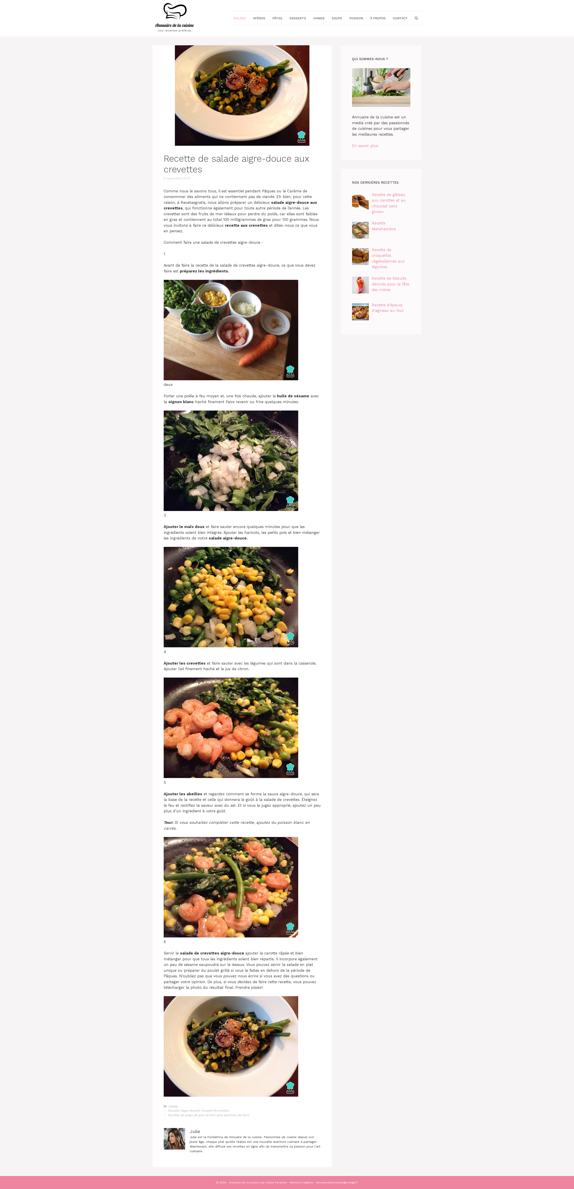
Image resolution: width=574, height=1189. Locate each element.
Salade (239, 18)
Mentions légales (301, 1182)
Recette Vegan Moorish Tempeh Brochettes (198, 1110)
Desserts (297, 18)
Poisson (356, 18)
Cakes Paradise (276, 1182)
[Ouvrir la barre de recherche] (416, 18)
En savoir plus (365, 145)
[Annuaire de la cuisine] (174, 17)
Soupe (337, 18)
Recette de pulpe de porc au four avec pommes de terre (208, 1115)
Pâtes (277, 18)
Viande (319, 18)
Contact (400, 18)
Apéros (259, 18)
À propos (378, 18)
